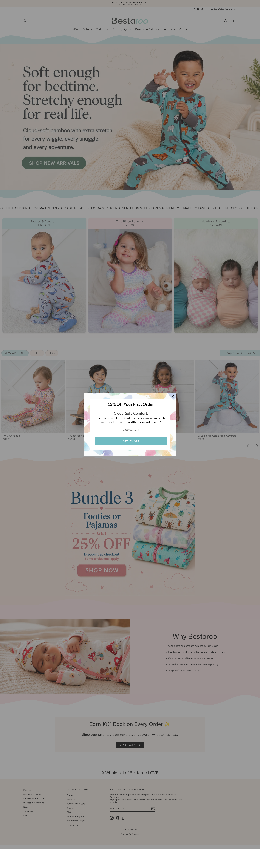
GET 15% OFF (131, 441)
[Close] (172, 396)
